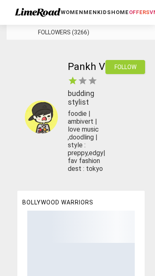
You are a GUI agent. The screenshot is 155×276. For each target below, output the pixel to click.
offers (139, 12)
